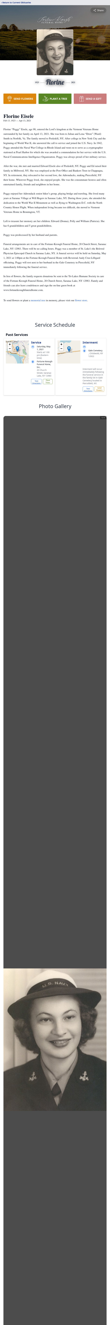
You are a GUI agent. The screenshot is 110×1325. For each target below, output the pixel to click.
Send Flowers (99, 389)
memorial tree (38, 300)
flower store (81, 300)
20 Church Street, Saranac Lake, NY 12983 (44, 373)
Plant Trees (48, 381)
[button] (17, 349)
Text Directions (36, 382)
